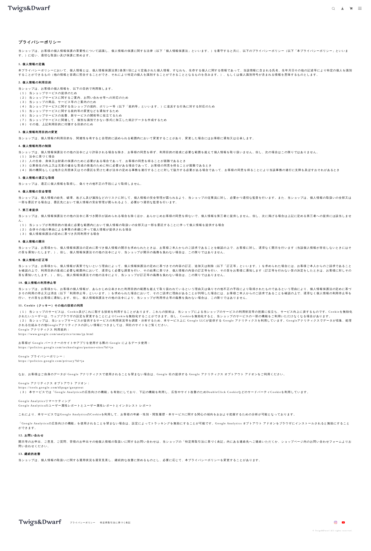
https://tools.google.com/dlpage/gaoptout (51, 387)
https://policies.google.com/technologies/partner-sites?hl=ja (65, 347)
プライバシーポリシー (83, 522)
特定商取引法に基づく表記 (115, 522)
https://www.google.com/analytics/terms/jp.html (55, 334)
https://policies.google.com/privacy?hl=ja (51, 360)
